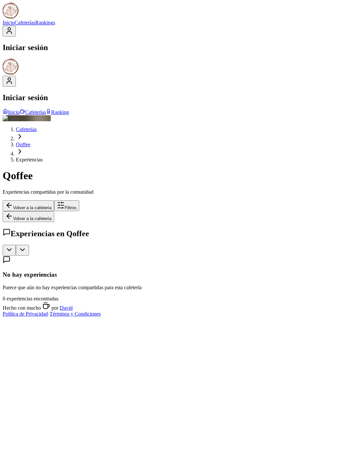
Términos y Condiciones (75, 314)
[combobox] (9, 250)
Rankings (45, 22)
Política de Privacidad (25, 314)
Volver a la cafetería (32, 207)
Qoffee (23, 144)
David (66, 308)
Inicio (9, 22)
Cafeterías (25, 22)
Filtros (71, 207)
